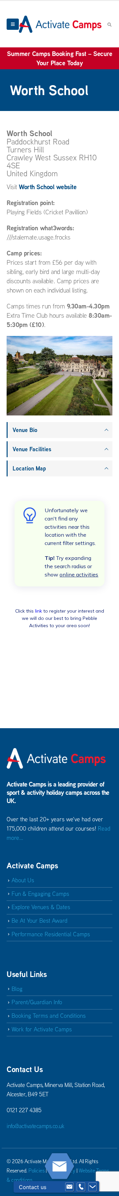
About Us (23, 880)
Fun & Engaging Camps (40, 893)
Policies (36, 1170)
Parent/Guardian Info (37, 1002)
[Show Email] (69, 1187)
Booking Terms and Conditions (49, 1015)
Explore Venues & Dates (41, 907)
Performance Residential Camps (51, 934)
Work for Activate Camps (42, 1029)
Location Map (29, 468)
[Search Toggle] (109, 24)
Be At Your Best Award (39, 920)
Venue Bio (25, 430)
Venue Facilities (32, 449)
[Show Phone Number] (81, 1187)
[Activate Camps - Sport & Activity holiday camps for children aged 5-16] (60, 24)
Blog (17, 989)
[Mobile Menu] (13, 24)
